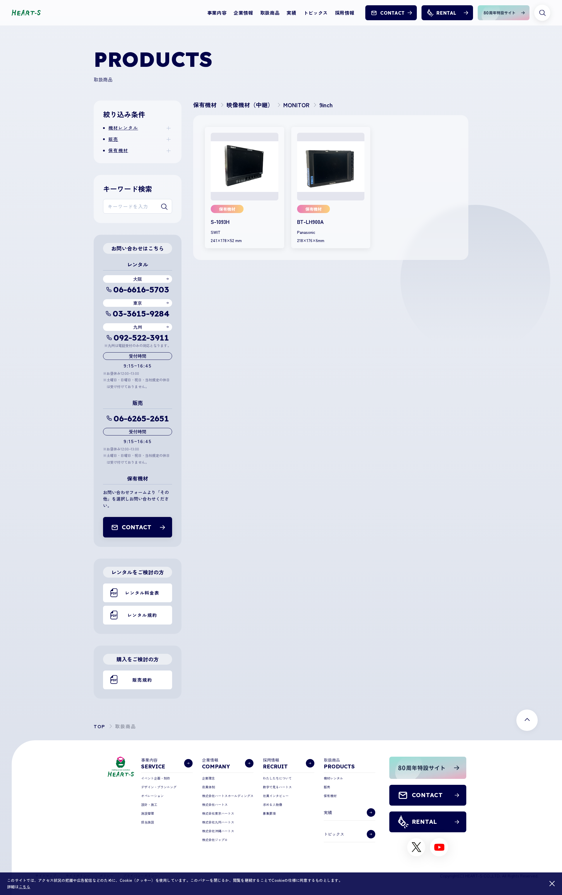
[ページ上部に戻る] (527, 720)
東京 (137, 303)
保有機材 (118, 150)
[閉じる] (552, 884)
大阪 (137, 279)
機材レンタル (123, 128)
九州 (137, 327)
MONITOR (296, 105)
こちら (24, 886)
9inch (326, 105)
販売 (113, 139)
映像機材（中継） (250, 105)
